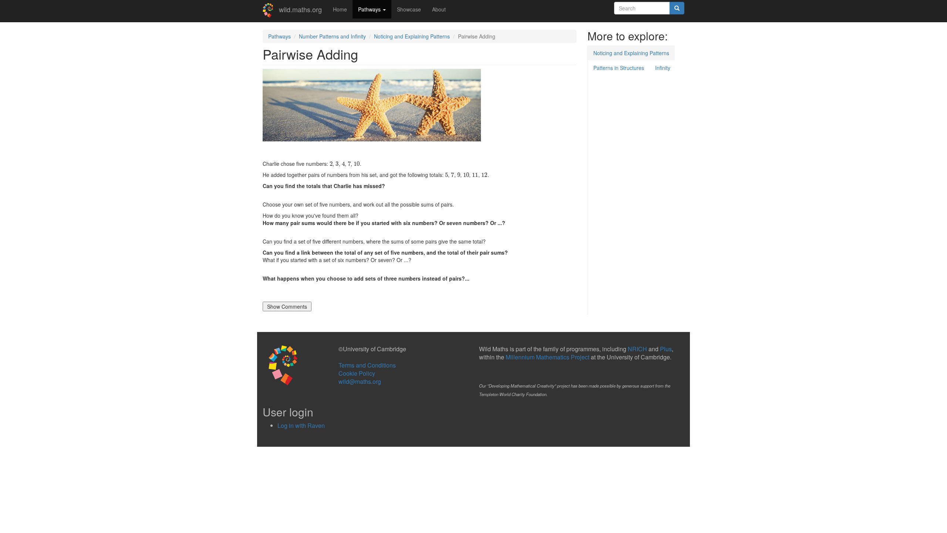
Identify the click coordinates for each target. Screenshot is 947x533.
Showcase (409, 9)
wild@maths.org (359, 381)
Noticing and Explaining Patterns (412, 36)
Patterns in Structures (618, 67)
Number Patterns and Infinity (332, 36)
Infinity (662, 67)
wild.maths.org (300, 9)
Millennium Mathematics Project (547, 357)
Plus (666, 349)
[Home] (271, 10)
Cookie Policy (356, 373)
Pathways (370, 9)
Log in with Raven (301, 425)
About (439, 9)
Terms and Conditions (367, 365)
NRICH (637, 349)
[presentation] (331, 163)
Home (340, 9)
